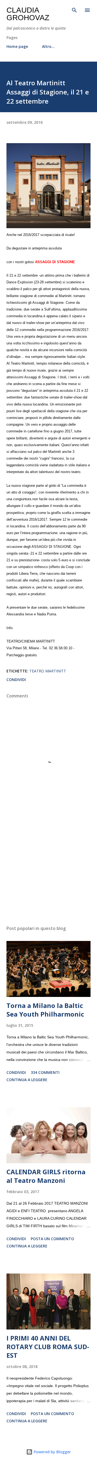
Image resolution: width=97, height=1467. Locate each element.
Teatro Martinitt (47, 670)
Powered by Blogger (52, 1451)
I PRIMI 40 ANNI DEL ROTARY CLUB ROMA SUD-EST (47, 1347)
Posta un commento (52, 1238)
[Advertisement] (48, 874)
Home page (17, 46)
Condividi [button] (16, 679)
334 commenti (45, 1072)
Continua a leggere (26, 1079)
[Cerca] (74, 9)
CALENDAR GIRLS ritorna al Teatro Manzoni (45, 1176)
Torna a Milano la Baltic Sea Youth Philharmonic (45, 1009)
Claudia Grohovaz (27, 14)
